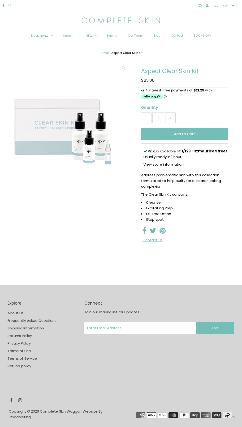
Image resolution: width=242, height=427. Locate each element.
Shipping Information (26, 328)
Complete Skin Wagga (60, 411)
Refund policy (19, 365)
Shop (67, 35)
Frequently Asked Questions (32, 320)
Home (104, 53)
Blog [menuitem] (157, 35)
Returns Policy (20, 335)
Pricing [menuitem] (112, 35)
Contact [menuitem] (177, 35)
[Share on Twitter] (153, 231)
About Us (16, 313)
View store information (163, 164)
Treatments (39, 35)
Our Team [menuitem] (135, 35)
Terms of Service (22, 358)
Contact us (153, 240)
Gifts (89, 35)
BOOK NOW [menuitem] (202, 35)
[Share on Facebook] (144, 231)
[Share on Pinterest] (163, 231)
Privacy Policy (19, 343)
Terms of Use (19, 350)
